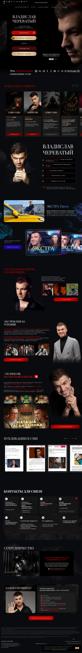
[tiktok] (6, 2)
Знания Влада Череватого (22, 7)
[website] (24, 2)
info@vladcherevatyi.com (56, 570)
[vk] (19, 2)
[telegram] (16, 2)
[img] (41, 399)
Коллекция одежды (43, 7)
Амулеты (33, 7)
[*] (4, 2)
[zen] (21, 2)
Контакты (64, 7)
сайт (46, 505)
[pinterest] (26, 2)
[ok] (11, 2)
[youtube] (9, 2)
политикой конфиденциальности (59, 649)
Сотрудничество (55, 7)
